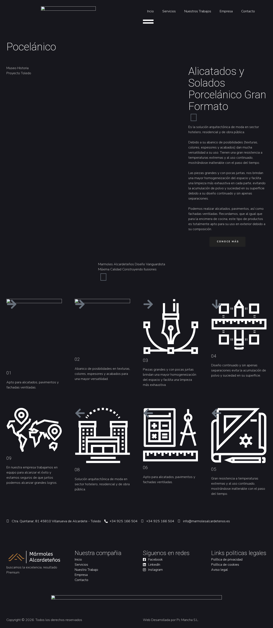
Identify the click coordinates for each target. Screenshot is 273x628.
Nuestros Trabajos (197, 11)
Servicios (169, 11)
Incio (150, 11)
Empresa (226, 11)
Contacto (248, 11)
